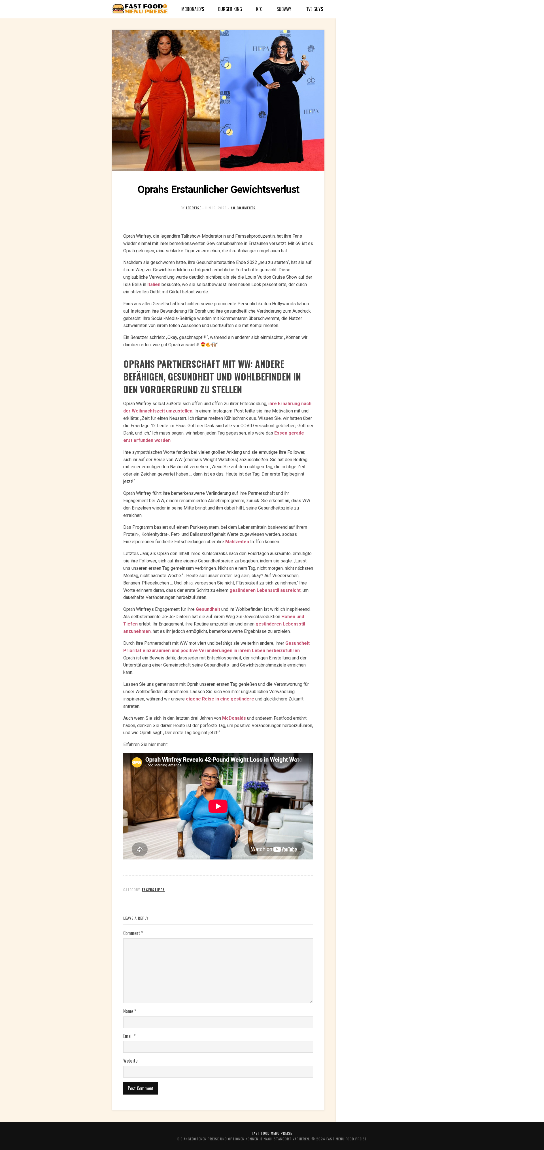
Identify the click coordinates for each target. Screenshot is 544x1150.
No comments (243, 207)
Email (129, 1036)
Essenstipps (153, 889)
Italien (153, 284)
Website (130, 1060)
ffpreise (193, 207)
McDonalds (234, 718)
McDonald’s (192, 9)
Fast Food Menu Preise (272, 1133)
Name (129, 1011)
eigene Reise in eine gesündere (220, 699)
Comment (133, 933)
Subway (284, 9)
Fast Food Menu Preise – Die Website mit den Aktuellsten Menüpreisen (140, 9)
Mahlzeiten (237, 541)
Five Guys (314, 9)
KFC (259, 9)
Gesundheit (208, 609)
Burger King (230, 9)
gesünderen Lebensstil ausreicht (265, 590)
